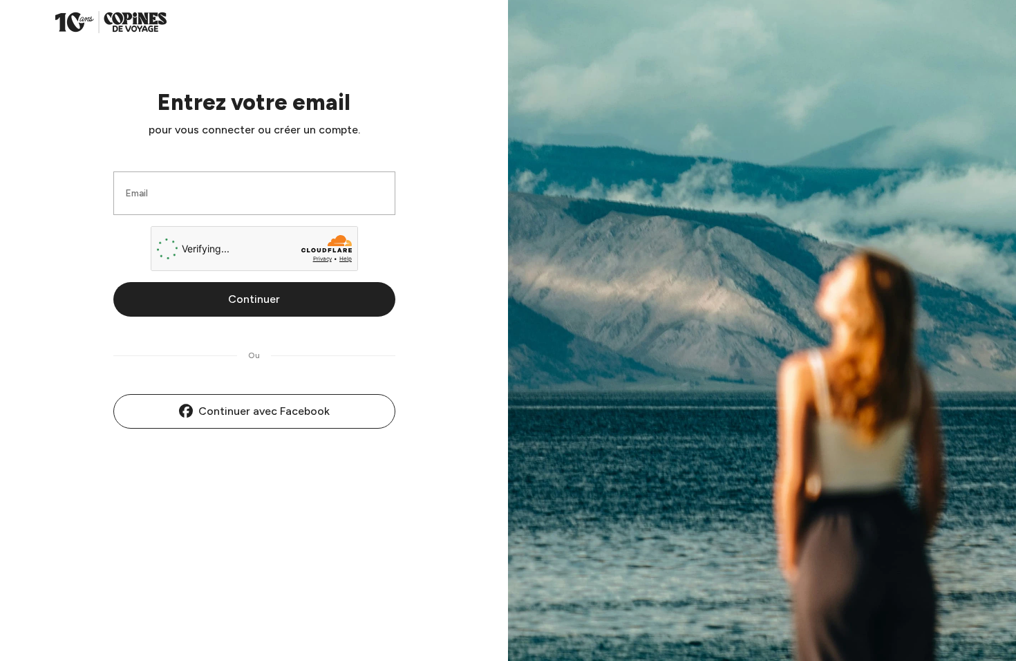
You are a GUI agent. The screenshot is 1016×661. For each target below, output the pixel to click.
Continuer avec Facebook (264, 411)
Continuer (254, 299)
